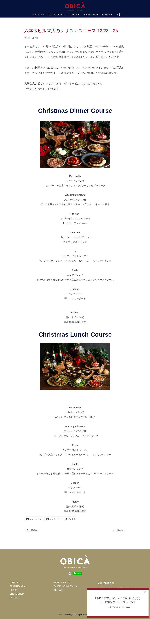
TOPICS (73, 15)
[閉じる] (145, 591)
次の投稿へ (118, 530)
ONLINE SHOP (90, 15)
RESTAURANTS (56, 15)
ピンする (71, 519)
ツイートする (35, 519)
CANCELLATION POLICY (65, 586)
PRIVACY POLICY (62, 582)
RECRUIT (105, 15)
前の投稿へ (32, 530)
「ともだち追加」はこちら (117, 607)
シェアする (54, 519)
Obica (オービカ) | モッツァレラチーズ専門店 (75, 6)
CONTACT (58, 590)
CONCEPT (37, 15)
